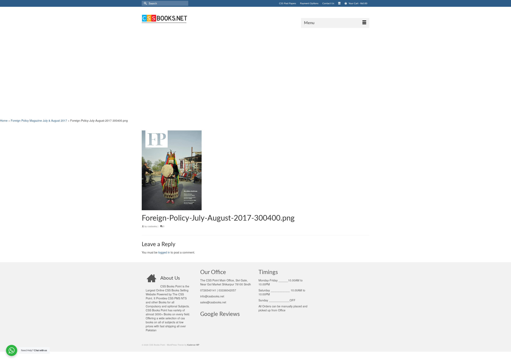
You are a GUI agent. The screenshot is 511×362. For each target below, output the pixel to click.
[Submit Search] (145, 3)
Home (4, 120)
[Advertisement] (120, 73)
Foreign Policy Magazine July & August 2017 (39, 120)
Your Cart (357, 3)
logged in (164, 252)
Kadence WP (193, 344)
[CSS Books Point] (178, 18)
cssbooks (152, 226)
